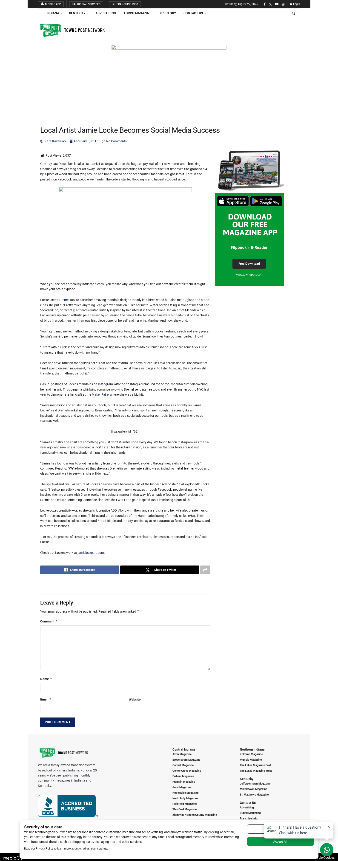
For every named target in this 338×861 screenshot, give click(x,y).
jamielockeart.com (91, 552)
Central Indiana (183, 749)
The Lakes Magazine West (256, 770)
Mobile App (52, 4)
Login (296, 4)
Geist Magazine (181, 787)
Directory (167, 13)
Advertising (105, 13)
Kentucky (77, 13)
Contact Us (193, 13)
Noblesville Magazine (185, 792)
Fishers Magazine (183, 776)
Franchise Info (127, 4)
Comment (48, 621)
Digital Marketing (250, 813)
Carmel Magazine (183, 765)
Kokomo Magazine (251, 754)
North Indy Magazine (185, 798)
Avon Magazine (182, 754)
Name (46, 679)
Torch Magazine (137, 13)
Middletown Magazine (253, 789)
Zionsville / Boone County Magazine (194, 814)
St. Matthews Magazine (254, 794)
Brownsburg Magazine (186, 759)
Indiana (52, 13)
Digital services (89, 4)
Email (46, 699)
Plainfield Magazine (184, 803)
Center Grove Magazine (186, 770)
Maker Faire (100, 394)
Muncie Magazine (251, 759)
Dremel (64, 300)
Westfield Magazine (184, 809)
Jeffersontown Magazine (255, 783)
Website (135, 699)
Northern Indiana (252, 749)
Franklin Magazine (183, 781)
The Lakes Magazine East (255, 765)
